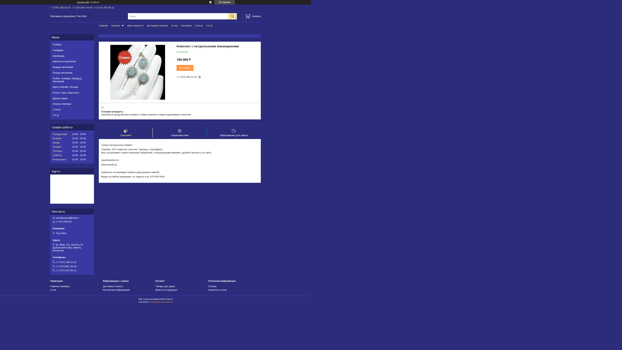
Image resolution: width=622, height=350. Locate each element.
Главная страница (60, 286)
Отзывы (212, 286)
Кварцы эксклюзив (63, 67)
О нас (174, 25)
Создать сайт (83, 2)
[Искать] (232, 16)
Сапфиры (58, 50)
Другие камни (60, 98)
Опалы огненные (62, 103)
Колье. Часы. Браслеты (66, 92)
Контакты (186, 25)
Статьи (199, 25)
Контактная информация (116, 290)
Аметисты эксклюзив (64, 61)
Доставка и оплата (157, 25)
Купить (187, 67)
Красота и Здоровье (166, 290)
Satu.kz (169, 299)
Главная (103, 25)
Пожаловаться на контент (161, 302)
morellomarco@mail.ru (67, 218)
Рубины (57, 44)
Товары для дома (165, 286)
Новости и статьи (217, 290)
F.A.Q (209, 25)
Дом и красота (135, 25)
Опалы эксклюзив (62, 72)
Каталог (115, 25)
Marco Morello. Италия (65, 87)
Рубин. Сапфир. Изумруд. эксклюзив (67, 80)
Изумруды (58, 55)
